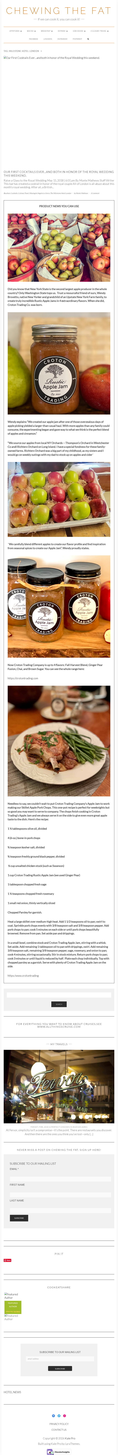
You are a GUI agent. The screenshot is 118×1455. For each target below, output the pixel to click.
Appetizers (15, 31)
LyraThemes (72, 1443)
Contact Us (59, 1429)
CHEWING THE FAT (59, 10)
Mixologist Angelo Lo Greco (39, 193)
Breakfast (46, 31)
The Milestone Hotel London (60, 193)
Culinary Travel (99, 31)
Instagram (62, 39)
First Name (17, 1185)
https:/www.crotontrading (23, 975)
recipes (17, 1311)
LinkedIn (48, 39)
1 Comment (95, 193)
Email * (14, 1169)
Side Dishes (78, 31)
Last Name (17, 1200)
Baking (30, 31)
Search (59, 1004)
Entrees (62, 31)
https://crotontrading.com (23, 678)
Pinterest (77, 39)
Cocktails (14, 193)
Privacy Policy (59, 1423)
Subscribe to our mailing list (60, 1352)
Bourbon (7, 193)
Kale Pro (70, 1438)
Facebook (33, 39)
